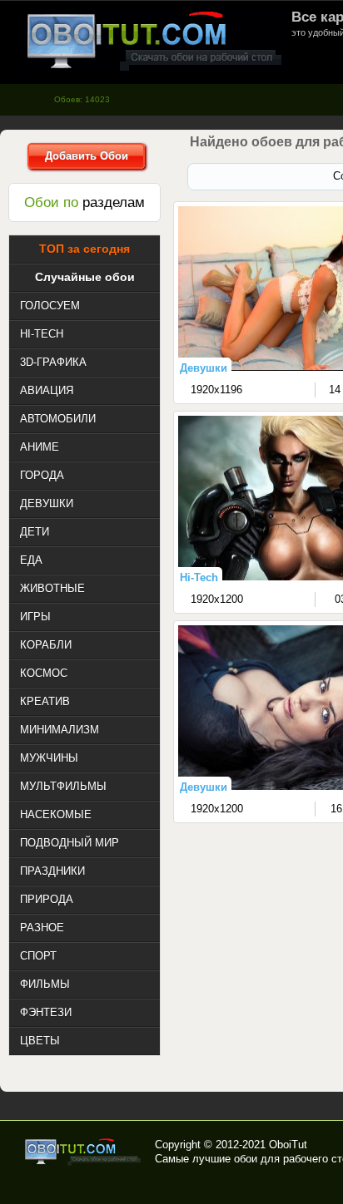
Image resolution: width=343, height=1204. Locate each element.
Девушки (203, 368)
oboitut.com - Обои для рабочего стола (154, 40)
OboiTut (288, 1144)
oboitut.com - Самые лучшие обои (83, 1151)
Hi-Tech (199, 577)
